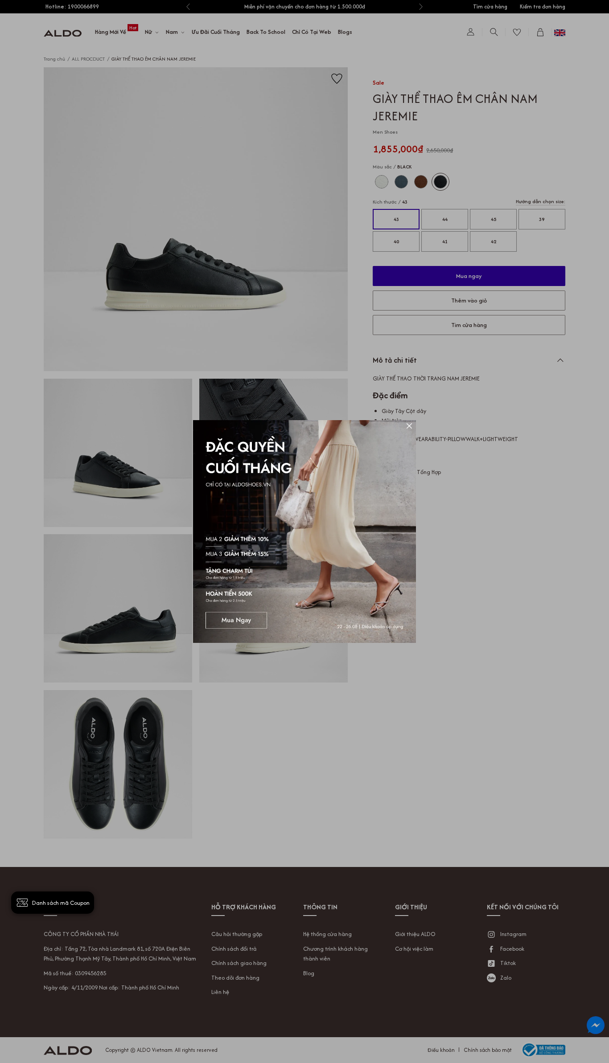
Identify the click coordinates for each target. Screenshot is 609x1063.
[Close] (409, 426)
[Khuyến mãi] (304, 531)
